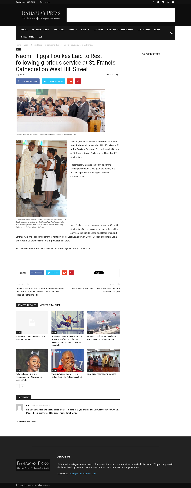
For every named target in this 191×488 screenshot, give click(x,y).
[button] (171, 33)
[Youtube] (173, 2)
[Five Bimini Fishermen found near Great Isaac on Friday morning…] (103, 322)
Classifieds (143, 29)
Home (157, 29)
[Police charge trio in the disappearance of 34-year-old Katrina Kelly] (32, 360)
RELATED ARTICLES (27, 305)
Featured (59, 29)
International (41, 29)
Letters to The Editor (120, 29)
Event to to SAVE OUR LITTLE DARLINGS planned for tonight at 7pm (96, 290)
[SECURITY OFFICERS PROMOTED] (103, 360)
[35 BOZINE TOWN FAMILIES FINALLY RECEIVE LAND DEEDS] (32, 322)
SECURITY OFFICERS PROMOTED (101, 374)
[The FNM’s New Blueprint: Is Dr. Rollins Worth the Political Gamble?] (67, 360)
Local (24, 29)
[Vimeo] (163, 2)
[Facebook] (153, 2)
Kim (28, 405)
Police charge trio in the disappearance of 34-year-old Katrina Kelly (29, 377)
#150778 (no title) (31, 36)
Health (85, 29)
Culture (98, 29)
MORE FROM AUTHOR (50, 305)
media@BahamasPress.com (82, 473)
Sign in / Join (45, 2)
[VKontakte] (168, 2)
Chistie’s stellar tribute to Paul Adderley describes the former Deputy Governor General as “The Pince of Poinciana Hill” (40, 291)
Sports (73, 29)
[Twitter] (158, 2)
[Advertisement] (121, 15)
